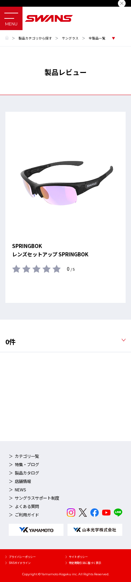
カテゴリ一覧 (27, 456)
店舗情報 (23, 481)
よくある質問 (27, 506)
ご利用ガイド (27, 515)
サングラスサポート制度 (37, 498)
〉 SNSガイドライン (18, 563)
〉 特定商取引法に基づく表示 (83, 563)
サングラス (70, 38)
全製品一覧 (97, 38)
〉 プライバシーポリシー (20, 557)
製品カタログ (27, 473)
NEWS (20, 490)
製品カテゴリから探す (35, 38)
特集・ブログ (27, 465)
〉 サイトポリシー (77, 557)
